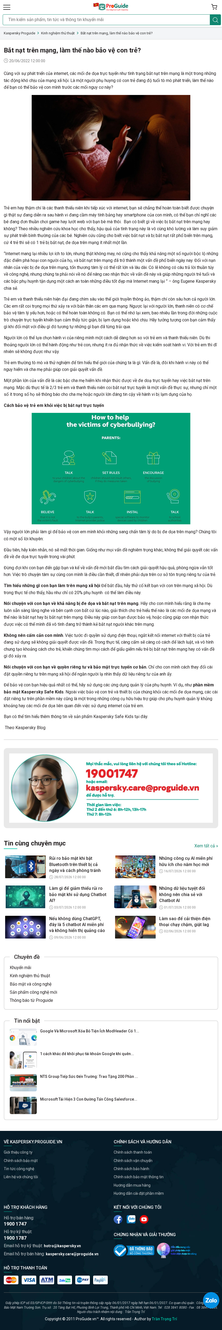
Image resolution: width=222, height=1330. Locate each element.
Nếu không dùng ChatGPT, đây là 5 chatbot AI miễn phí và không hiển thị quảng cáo (77, 924)
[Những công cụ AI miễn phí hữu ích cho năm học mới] (135, 866)
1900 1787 (15, 1238)
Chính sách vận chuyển (133, 1160)
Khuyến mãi (20, 967)
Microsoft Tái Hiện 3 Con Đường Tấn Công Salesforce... (88, 1099)
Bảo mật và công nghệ (30, 984)
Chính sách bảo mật (21, 1160)
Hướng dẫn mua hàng (132, 1185)
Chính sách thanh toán (133, 1152)
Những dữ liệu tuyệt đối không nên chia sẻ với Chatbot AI (182, 894)
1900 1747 (15, 1224)
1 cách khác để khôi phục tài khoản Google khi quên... (87, 1054)
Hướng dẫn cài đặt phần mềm (139, 1193)
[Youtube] (131, 1219)
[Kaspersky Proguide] (111, 7)
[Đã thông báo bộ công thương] (134, 1250)
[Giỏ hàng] (214, 7)
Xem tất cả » (206, 845)
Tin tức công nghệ (19, 1169)
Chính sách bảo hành (131, 1169)
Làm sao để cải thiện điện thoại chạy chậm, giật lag (184, 921)
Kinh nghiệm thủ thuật (30, 975)
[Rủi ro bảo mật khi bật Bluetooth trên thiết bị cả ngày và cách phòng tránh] (25, 866)
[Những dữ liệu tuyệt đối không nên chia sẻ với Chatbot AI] (135, 896)
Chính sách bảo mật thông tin (139, 1177)
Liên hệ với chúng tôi (21, 1177)
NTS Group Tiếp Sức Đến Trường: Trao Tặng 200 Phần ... (89, 1076)
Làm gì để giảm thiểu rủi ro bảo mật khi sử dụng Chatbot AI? (77, 894)
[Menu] (7, 7)
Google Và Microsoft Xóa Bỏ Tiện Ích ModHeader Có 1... (89, 1031)
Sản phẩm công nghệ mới (33, 992)
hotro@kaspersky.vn (62, 1246)
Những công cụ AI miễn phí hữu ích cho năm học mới (186, 861)
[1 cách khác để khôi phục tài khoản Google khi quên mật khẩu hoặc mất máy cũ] (23, 1060)
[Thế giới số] (176, 1250)
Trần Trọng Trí (164, 1319)
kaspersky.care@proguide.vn (72, 1254)
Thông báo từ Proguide (31, 1000)
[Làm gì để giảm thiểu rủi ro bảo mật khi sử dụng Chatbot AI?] (25, 896)
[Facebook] (118, 1219)
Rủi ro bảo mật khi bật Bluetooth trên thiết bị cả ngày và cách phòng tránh (75, 864)
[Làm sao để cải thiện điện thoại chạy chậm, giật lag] (135, 927)
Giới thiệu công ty (18, 1152)
